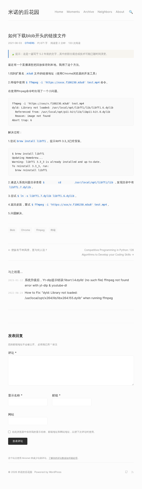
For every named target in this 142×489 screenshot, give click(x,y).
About (120, 12)
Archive (88, 12)
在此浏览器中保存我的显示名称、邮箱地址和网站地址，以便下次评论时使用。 (54, 431)
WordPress (55, 471)
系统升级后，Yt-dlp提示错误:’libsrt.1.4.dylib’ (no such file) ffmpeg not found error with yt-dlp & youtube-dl (77, 282)
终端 (53, 229)
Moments (73, 12)
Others (29, 42)
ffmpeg (40, 229)
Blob (12, 229)
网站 (11, 414)
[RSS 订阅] (132, 472)
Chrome (25, 229)
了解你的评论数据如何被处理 (63, 458)
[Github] (126, 472)
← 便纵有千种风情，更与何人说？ (28, 249)
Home (59, 12)
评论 (12, 353)
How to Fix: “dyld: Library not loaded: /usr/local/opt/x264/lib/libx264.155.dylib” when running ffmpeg (69, 295)
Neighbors (105, 12)
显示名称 (15, 395)
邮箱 (56, 395)
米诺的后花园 (23, 12)
